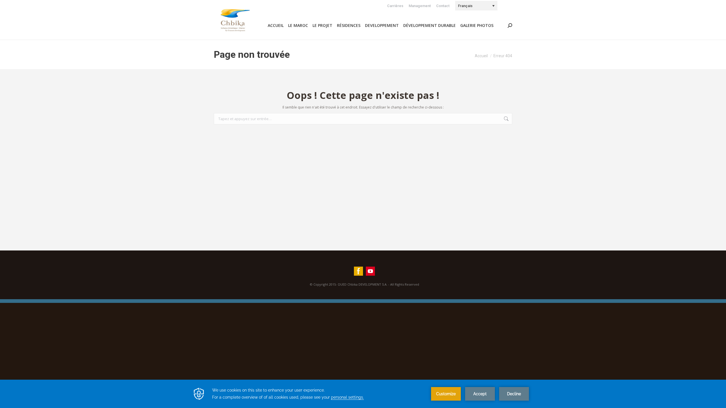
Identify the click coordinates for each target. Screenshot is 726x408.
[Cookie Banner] (363, 394)
